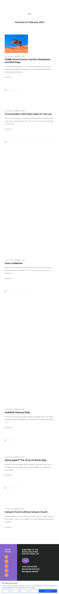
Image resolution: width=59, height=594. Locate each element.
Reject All (29, 591)
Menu (29, 14)
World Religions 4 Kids (12, 6)
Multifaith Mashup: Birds (17, 412)
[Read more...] (8, 77)
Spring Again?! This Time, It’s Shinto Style (25, 460)
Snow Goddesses (14, 263)
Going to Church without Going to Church (26, 511)
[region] (29, 587)
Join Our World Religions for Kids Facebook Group (30, 569)
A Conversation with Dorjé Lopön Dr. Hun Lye (28, 114)
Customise (10, 591)
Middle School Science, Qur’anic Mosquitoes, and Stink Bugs (27, 61)
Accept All (48, 591)
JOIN (25, 560)
